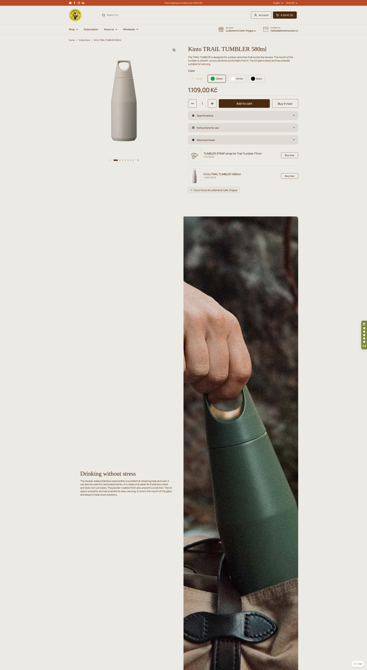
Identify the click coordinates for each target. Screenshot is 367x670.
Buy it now (285, 103)
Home (72, 40)
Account (264, 15)
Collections (84, 40)
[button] (285, 15)
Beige (199, 78)
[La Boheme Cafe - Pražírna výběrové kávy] (75, 15)
